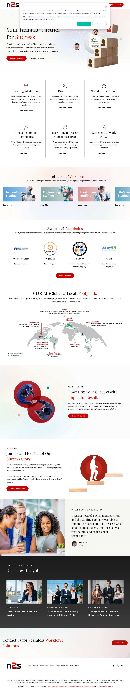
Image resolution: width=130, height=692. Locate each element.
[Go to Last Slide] (5, 211)
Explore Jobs (34, 58)
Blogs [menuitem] (77, 665)
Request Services (114, 5)
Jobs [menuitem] (71, 665)
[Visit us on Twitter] (117, 665)
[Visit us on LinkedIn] (121, 665)
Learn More (23, 110)
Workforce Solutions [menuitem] (47, 665)
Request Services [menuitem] (62, 665)
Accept (84, 24)
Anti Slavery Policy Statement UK (74, 686)
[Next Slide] (10, 211)
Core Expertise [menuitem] (33, 665)
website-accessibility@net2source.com (105, 682)
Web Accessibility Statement (56, 686)
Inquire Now (119, 643)
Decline (99, 24)
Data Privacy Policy (89, 686)
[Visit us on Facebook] (113, 665)
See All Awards (65, 276)
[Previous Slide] (73, 551)
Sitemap (110, 686)
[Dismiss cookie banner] (106, 7)
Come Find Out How (17, 489)
